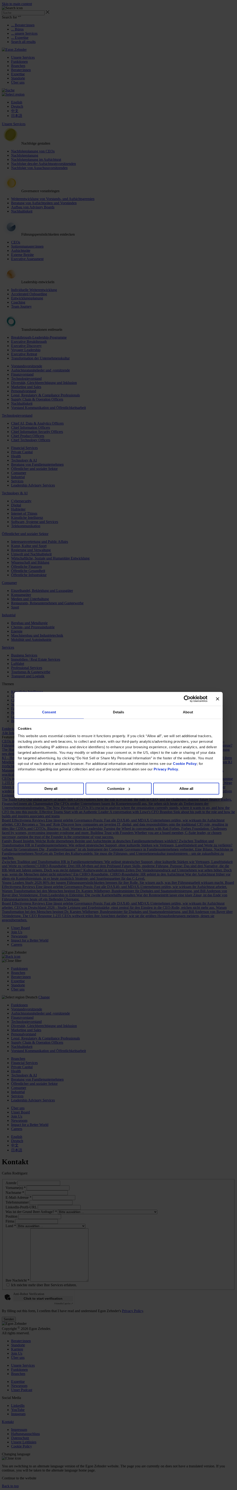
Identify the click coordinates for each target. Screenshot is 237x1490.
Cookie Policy (185, 764)
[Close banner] (217, 698)
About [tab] (188, 712)
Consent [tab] (49, 712)
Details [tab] (118, 712)
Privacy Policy (166, 769)
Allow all (186, 789)
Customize (116, 789)
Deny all (50, 789)
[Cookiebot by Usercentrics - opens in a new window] (187, 698)
